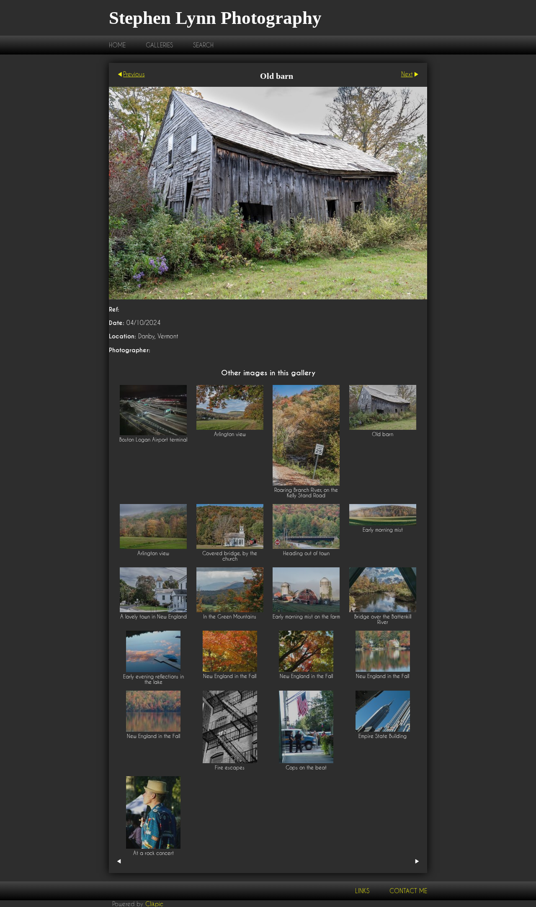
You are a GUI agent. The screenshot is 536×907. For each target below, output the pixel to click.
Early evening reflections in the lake (153, 679)
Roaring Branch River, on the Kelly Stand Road (306, 492)
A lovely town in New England (153, 616)
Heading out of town (306, 553)
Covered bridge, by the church (229, 556)
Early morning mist (383, 530)
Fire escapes (230, 767)
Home (117, 45)
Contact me (408, 890)
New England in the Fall (229, 676)
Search (203, 45)
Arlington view (230, 434)
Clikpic (154, 903)
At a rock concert (153, 853)
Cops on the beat (306, 767)
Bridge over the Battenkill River (382, 619)
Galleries (159, 45)
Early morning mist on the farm (306, 616)
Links (362, 890)
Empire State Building (382, 736)
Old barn (382, 434)
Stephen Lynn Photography (215, 18)
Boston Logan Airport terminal (153, 439)
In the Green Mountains (229, 616)
